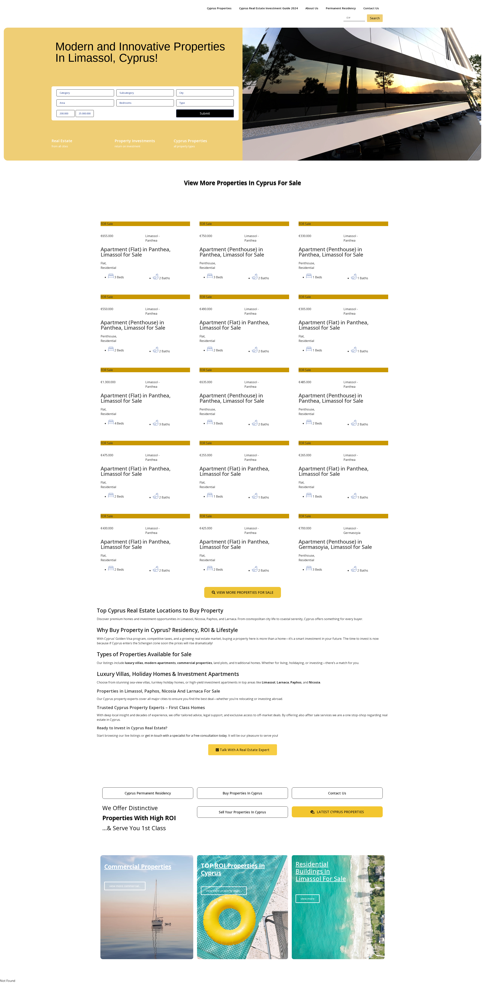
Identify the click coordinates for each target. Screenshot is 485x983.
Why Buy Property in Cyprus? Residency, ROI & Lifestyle (167, 629)
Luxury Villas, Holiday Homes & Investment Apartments (168, 673)
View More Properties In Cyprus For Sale (242, 183)
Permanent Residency (341, 8)
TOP (233, 869)
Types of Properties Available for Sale (144, 654)
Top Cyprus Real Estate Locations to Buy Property (160, 610)
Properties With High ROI (139, 818)
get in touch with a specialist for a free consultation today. (186, 735)
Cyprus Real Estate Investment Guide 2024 (268, 8)
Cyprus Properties (219, 8)
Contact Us (371, 8)
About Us (311, 8)
